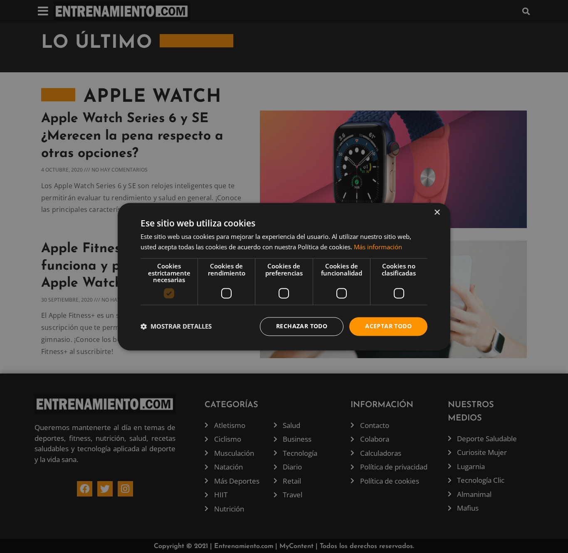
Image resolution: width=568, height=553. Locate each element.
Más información (378, 247)
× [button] (437, 212)
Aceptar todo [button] (388, 326)
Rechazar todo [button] (301, 326)
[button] (176, 326)
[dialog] (284, 276)
